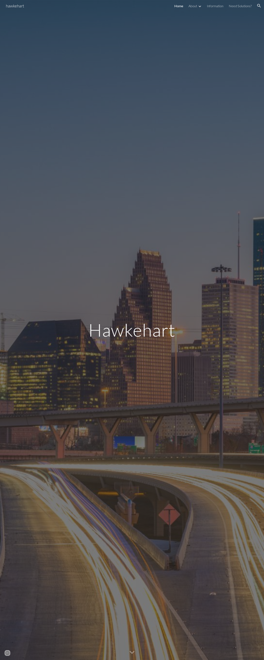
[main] (132, 329)
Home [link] (178, 6)
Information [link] (215, 6)
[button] (259, 6)
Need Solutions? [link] (240, 6)
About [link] (193, 6)
